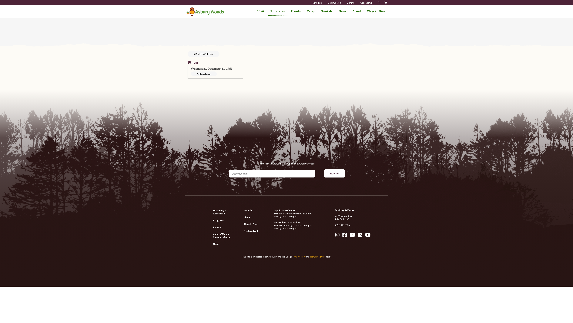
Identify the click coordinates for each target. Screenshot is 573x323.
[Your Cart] (386, 2)
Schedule (317, 2)
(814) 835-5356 (342, 225)
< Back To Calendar (204, 53)
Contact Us (366, 2)
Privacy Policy (299, 256)
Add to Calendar (204, 74)
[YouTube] (352, 236)
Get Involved (334, 2)
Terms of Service (317, 256)
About (356, 11)
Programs (277, 11)
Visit (260, 11)
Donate (350, 2)
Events (296, 11)
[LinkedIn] (360, 236)
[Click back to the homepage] (205, 12)
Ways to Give (376, 11)
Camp (311, 11)
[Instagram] (337, 236)
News (342, 11)
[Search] (379, 2)
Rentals (327, 11)
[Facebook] (344, 236)
